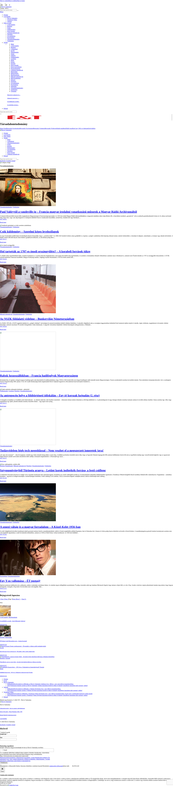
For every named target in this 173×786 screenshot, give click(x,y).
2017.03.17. (3, 403)
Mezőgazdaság (15, 75)
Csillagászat (14, 49)
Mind (12, 44)
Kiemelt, (2, 637)
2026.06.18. (3, 624)
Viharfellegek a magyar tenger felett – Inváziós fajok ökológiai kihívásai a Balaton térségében (20, 662)
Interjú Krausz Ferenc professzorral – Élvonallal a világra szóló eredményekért (17, 651)
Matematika (14, 72)
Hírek (12, 60)
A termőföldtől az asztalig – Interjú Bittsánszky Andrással (12, 621)
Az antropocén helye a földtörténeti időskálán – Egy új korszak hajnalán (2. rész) (50, 395)
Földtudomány (15, 57)
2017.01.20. (3, 478)
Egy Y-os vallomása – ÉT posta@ (20, 580)
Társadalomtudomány (17, 88)
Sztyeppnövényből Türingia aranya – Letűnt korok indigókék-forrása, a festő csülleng (53, 470)
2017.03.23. (3, 383)
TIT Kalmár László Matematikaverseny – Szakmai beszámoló (13, 641)
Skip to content (4, 1)
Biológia (13, 47)
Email (5, 750)
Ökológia (13, 81)
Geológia (13, 59)
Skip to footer (21, 1)
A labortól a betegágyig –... (13, 98)
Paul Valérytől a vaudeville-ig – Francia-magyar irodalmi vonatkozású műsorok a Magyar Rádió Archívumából (68, 211)
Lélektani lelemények (17, 70)
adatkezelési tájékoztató (56, 766)
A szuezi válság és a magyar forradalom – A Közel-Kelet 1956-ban (40, 526)
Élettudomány (15, 52)
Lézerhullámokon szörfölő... (13, 101)
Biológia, (3, 658)
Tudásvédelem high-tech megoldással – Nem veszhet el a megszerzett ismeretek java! (52, 450)
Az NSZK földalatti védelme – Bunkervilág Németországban (37, 318)
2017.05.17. (3, 239)
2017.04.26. (3, 259)
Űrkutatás (13, 91)
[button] (3, 128)
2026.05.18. (3, 655)
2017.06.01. (3, 219)
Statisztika (14, 86)
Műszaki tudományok (17, 76)
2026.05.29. (3, 644)
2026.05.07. (3, 665)
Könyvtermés (14, 65)
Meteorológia (14, 73)
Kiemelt (13, 63)
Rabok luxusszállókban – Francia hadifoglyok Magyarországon (39, 375)
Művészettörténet (16, 78)
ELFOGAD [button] (75, 766)
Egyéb (13, 50)
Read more (3, 222)
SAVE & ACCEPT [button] (5, 783)
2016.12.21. (3, 588)
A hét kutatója (15, 46)
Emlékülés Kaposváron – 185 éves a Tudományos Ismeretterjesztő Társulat (16, 672)
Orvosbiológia (15, 83)
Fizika (12, 54)
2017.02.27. (3, 458)
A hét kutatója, (4, 617)
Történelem (14, 89)
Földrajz (13, 55)
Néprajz (13, 80)
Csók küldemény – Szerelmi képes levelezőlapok (29, 231)
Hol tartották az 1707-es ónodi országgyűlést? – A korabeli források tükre (45, 251)
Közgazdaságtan (15, 68)
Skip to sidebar (13, 1)
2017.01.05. (3, 534)
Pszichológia (14, 85)
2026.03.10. (3, 676)
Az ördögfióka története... (13, 105)
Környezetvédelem (16, 67)
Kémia (13, 62)
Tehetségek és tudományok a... (13, 94)
